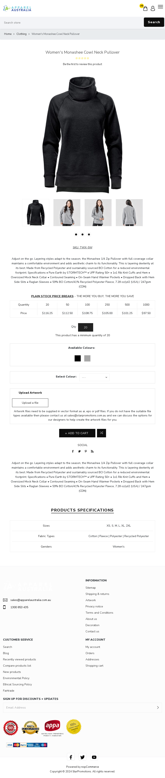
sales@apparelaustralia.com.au (30, 600)
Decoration (92, 625)
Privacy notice (94, 606)
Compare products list (17, 666)
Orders (90, 653)
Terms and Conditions (99, 613)
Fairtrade (8, 691)
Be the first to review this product (82, 64)
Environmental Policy (16, 678)
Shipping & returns (97, 594)
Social (83, 445)
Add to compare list (101, 433)
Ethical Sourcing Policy (17, 684)
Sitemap (91, 588)
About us (91, 619)
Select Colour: (66, 377)
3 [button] (89, 234)
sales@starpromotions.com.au (86, 415)
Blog (6, 653)
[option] (35, 212)
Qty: (73, 327)
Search (154, 22)
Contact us (92, 631)
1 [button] (76, 234)
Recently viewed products (19, 659)
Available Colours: (81, 348)
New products (12, 672)
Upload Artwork (30, 393)
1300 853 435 (19, 607)
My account (93, 647)
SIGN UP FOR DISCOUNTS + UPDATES (30, 699)
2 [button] (82, 234)
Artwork (91, 600)
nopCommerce (90, 767)
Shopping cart (94, 666)
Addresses (92, 659)
